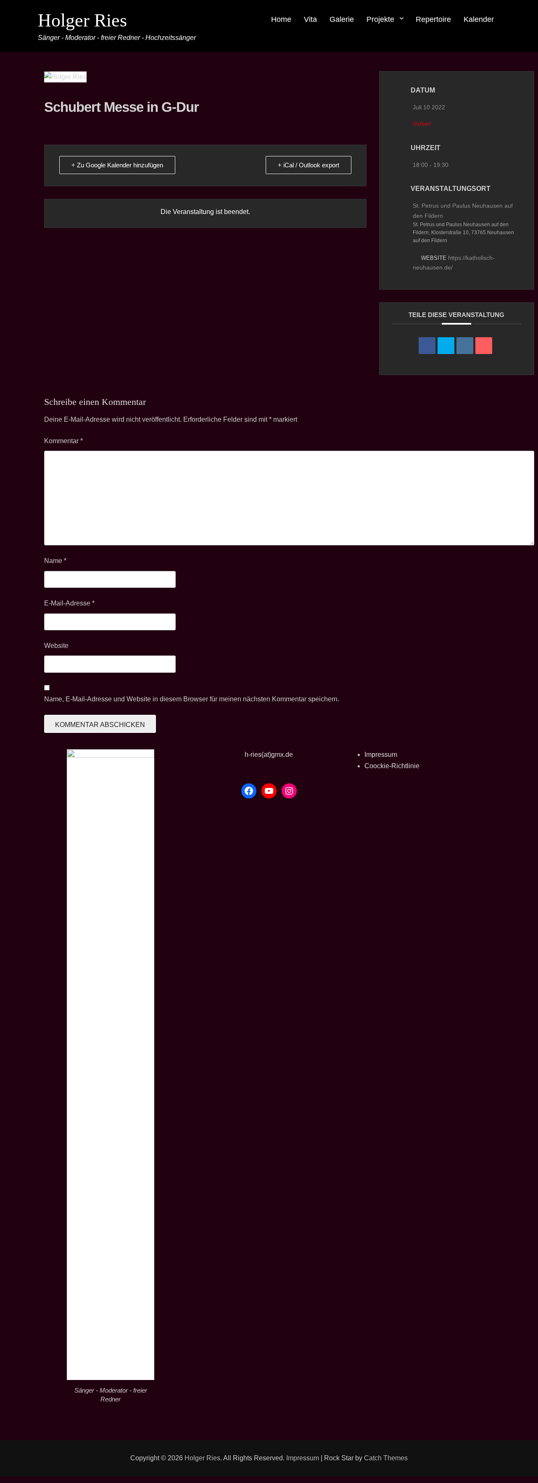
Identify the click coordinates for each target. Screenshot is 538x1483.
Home (281, 19)
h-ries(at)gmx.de (269, 754)
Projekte (380, 19)
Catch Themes (386, 1458)
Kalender (479, 19)
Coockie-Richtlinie (391, 765)
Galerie (342, 19)
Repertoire (433, 19)
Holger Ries (82, 20)
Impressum (380, 754)
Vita (310, 19)
